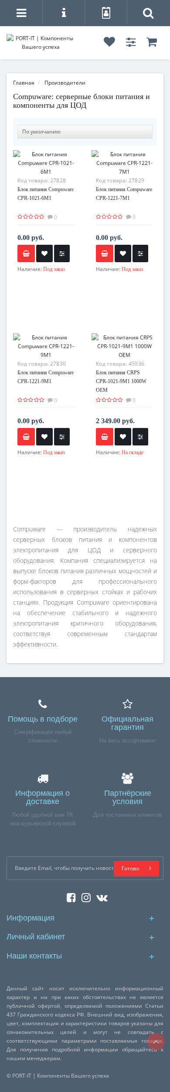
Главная (23, 82)
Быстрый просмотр (124, 354)
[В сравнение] (62, 253)
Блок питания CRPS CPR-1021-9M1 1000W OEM (121, 381)
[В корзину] (104, 436)
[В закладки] (44, 253)
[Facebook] (69, 896)
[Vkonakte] (100, 896)
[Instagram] (84, 896)
